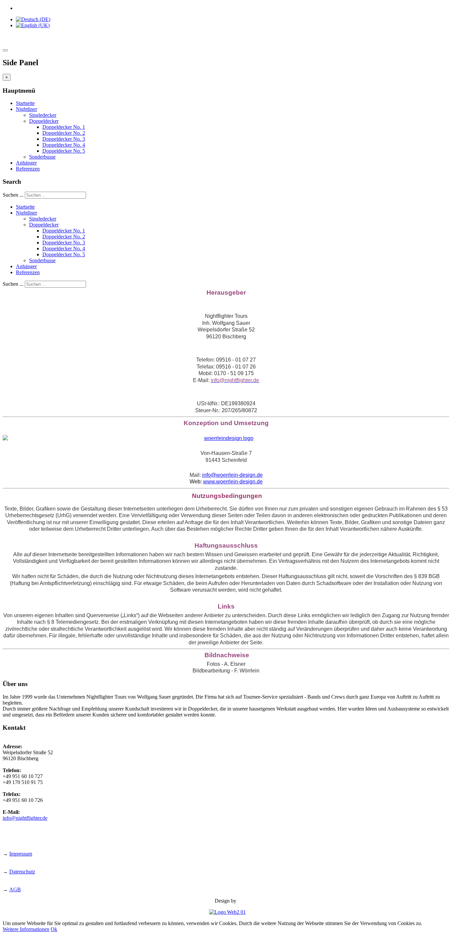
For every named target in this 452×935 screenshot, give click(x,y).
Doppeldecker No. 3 (63, 139)
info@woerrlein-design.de (232, 475)
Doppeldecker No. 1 (63, 127)
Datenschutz (22, 871)
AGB (15, 889)
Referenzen (28, 169)
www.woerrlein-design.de (233, 481)
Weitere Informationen (26, 929)
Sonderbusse (42, 157)
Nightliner (26, 109)
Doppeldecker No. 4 (63, 145)
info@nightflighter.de (25, 818)
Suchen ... (13, 195)
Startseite (25, 103)
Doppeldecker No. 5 (63, 151)
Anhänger (26, 163)
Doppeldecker (44, 121)
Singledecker (42, 115)
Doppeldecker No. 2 (63, 133)
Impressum (20, 854)
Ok (54, 929)
